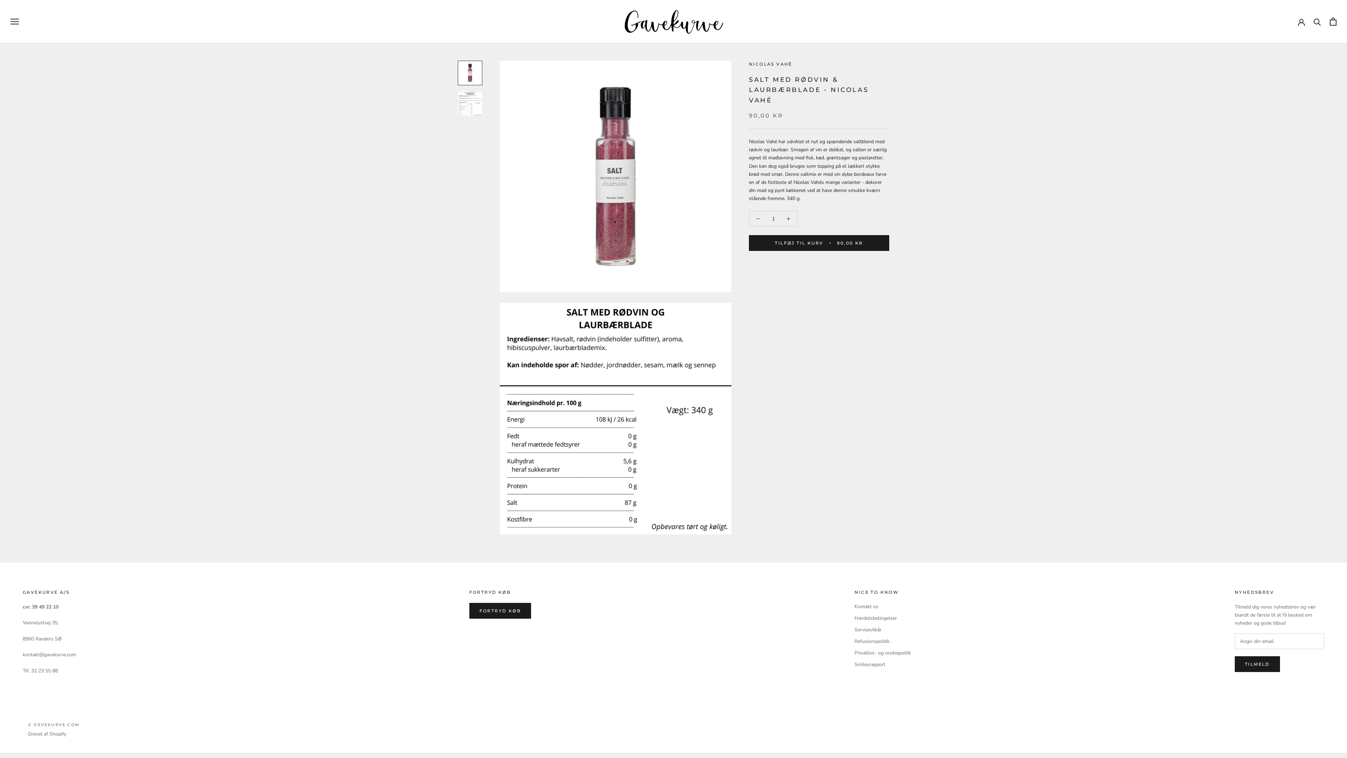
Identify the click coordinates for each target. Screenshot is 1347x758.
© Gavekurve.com (54, 724)
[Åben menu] (15, 22)
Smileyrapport (870, 664)
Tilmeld (1257, 664)
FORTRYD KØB (500, 610)
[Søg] (1317, 21)
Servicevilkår (868, 629)
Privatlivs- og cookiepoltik (883, 653)
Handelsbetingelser (876, 618)
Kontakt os (866, 606)
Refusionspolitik (872, 641)
